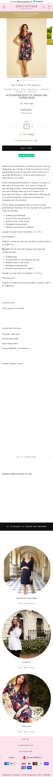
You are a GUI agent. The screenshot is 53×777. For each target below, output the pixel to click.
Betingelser (26, 751)
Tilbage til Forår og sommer (28, 526)
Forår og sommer (33, 85)
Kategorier (21, 85)
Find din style (26, 603)
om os (25, 739)
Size (26, 122)
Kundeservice (25, 745)
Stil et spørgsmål (26, 457)
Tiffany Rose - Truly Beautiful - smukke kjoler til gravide (26, 90)
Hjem (13, 85)
